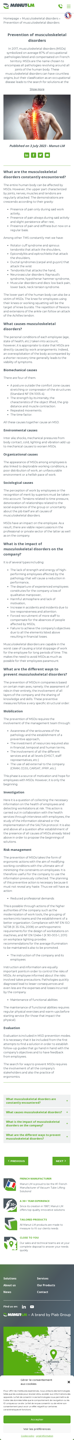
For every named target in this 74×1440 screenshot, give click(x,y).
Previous (17, 1161)
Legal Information (44, 1436)
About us (9, 1285)
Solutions (9, 1278)
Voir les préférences (37, 1429)
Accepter (37, 1419)
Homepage (11, 18)
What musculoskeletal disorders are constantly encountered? (31, 1101)
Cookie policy (27, 1436)
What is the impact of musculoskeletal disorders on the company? (33, 1123)
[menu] (69, 6)
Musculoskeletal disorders (40, 18)
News (7, 1292)
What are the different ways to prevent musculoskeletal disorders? (33, 1136)
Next (60, 1161)
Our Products (46, 1285)
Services (42, 1278)
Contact (42, 1292)
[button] (69, 1382)
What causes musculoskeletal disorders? (34, 1112)
